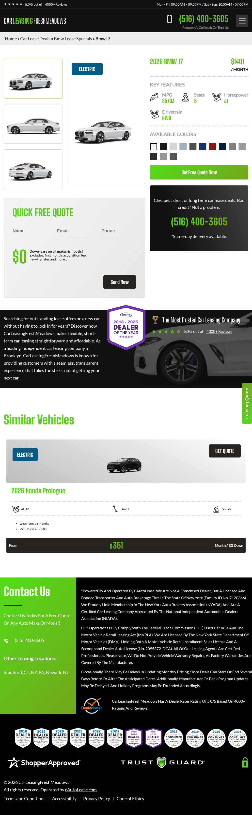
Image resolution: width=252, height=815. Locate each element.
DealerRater (179, 701)
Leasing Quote (246, 403)
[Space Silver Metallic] (232, 146)
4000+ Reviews (56, 4)
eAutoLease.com (81, 789)
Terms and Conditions (25, 798)
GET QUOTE (224, 451)
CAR (35, 20)
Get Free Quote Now (199, 172)
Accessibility (64, 798)
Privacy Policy (96, 798)
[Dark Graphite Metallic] (153, 156)
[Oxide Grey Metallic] (163, 156)
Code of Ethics (130, 798)
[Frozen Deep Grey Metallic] (173, 156)
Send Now (120, 282)
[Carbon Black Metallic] (222, 146)
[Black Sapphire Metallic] (163, 146)
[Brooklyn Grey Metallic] (183, 146)
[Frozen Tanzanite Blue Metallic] (202, 146)
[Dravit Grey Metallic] (192, 146)
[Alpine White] (153, 146)
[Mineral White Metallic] (173, 146)
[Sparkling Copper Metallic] (242, 146)
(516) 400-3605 (204, 19)
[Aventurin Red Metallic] (212, 146)
